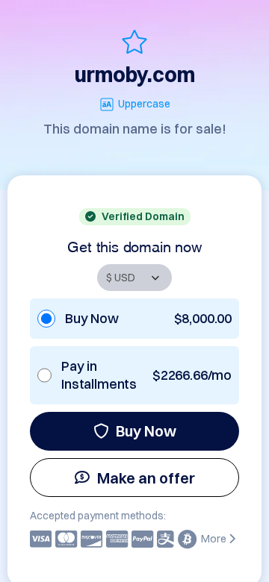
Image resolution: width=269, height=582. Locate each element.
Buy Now (146, 431)
